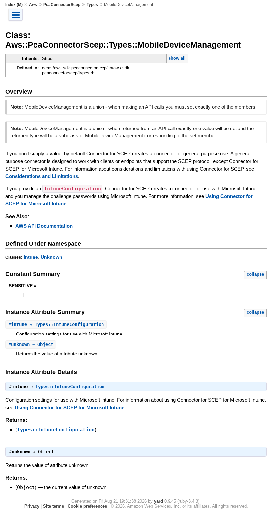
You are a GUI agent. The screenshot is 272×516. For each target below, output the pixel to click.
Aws (33, 4)
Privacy (31, 506)
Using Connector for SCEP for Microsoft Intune (69, 407)
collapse (255, 274)
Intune (31, 257)
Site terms (53, 506)
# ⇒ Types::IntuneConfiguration (56, 324)
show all (177, 58)
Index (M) (14, 4)
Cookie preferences (87, 506)
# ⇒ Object (30, 344)
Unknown (51, 257)
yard (158, 501)
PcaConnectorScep (61, 4)
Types (92, 4)
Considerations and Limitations (41, 176)
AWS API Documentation (44, 226)
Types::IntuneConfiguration (69, 386)
